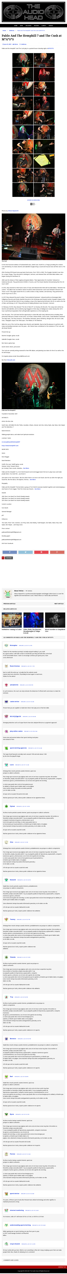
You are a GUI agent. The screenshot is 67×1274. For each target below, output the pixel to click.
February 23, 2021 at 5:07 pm (23, 919)
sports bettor (14, 1193)
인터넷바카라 (14, 685)
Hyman (12, 806)
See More (26, 468)
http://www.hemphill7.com (10, 445)
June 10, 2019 (7, 44)
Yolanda (13, 957)
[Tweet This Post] (25, 552)
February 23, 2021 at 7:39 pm (23, 957)
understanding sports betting (20, 1225)
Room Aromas (15, 666)
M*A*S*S (51, 48)
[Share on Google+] (57, 552)
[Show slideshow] (33, 200)
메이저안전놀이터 (15, 716)
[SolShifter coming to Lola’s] (12, 626)
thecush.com (11, 360)
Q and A (44, 25)
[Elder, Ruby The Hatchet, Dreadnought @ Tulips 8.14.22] (33, 626)
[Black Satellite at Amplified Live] (55, 626)
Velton (16, 44)
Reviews (36, 25)
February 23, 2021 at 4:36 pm (24, 880)
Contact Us (62, 1267)
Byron (12, 1114)
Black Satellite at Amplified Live (55, 630)
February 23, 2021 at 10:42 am (35, 748)
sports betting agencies (18, 748)
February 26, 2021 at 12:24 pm (28, 1244)
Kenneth (13, 880)
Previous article (9, 603)
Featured (9, 558)
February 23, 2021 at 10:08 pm (21, 1076)
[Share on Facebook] (10, 552)
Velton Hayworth (13, 211)
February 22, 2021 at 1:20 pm (25, 645)
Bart (11, 1076)
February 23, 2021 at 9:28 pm (21, 997)
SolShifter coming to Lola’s (11, 629)
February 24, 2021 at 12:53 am (23, 1154)
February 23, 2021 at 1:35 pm (21, 842)
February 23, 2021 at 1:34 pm (23, 806)
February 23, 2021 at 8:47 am (30, 731)
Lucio (12, 765)
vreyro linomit (15, 1244)
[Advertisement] (33, 574)
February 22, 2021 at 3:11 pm (27, 666)
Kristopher (13, 645)
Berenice (13, 1039)
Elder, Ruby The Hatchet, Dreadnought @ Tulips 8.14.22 (32, 631)
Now (21, 25)
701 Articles (28, 591)
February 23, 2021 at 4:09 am (29, 716)
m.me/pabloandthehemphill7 (11, 442)
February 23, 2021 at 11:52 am (22, 765)
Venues (51, 25)
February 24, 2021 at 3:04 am (38, 1225)
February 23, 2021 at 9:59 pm (24, 1038)
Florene (12, 1154)
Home (15, 25)
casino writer (14, 701)
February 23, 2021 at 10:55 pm (22, 1114)
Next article (59, 603)
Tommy (12, 919)
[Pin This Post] (41, 552)
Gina (11, 842)
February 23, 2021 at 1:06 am (27, 701)
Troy (11, 997)
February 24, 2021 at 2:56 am (31, 1210)
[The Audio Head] (33, 12)
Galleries (28, 25)
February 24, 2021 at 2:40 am (27, 1193)
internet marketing (17, 1210)
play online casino (16, 731)
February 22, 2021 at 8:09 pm (26, 685)
